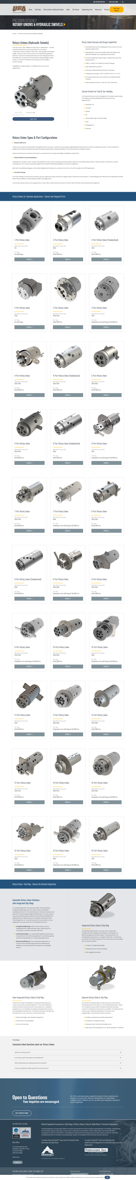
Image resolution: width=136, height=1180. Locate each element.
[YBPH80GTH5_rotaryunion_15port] (68, 832)
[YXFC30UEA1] (68, 425)
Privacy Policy (30, 1174)
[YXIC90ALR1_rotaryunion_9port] (29, 628)
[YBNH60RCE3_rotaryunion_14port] (68, 764)
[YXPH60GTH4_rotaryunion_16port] (106, 832)
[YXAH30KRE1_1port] (29, 221)
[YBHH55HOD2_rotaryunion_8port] (106, 492)
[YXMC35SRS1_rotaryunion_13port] (29, 764)
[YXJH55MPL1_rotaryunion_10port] (68, 628)
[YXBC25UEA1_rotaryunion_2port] (106, 221)
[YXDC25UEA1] (68, 357)
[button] (122, 1)
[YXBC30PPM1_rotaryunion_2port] (68, 221)
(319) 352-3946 (17, 1151)
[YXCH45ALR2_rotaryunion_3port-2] (68, 289)
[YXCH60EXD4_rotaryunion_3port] (106, 289)
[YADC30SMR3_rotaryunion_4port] (29, 357)
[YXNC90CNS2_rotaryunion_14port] (106, 764)
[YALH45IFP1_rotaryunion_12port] (106, 696)
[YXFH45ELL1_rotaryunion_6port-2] (29, 425)
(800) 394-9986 (17, 1153)
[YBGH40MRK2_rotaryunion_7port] (29, 492)
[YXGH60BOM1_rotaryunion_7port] (68, 492)
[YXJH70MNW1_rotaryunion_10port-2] (106, 628)
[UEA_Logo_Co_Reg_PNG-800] (19, 9)
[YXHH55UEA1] (29, 560)
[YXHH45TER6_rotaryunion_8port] (68, 560)
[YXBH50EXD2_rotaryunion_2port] (29, 289)
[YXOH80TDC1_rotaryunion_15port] (29, 832)
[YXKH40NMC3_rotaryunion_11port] (29, 696)
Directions (15, 1157)
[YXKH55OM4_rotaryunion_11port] (68, 696)
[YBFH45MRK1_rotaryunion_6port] (106, 425)
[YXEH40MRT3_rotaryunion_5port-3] (106, 357)
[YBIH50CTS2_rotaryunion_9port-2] (106, 560)
